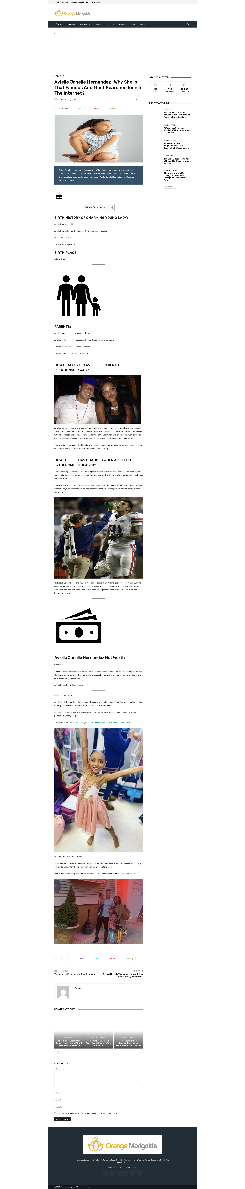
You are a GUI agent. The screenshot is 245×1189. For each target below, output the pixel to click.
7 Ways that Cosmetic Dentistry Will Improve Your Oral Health (99, 1043)
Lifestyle (64, 33)
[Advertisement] (122, 54)
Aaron (57, 471)
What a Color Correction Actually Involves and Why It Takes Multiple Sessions (69, 1043)
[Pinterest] (125, 1173)
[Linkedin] (119, 1173)
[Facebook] (176, 2)
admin (63, 99)
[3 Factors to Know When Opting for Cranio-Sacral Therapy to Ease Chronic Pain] (155, 175)
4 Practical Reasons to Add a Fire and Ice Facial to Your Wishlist (176, 161)
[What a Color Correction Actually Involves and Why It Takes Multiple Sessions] (69, 1030)
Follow (170, 83)
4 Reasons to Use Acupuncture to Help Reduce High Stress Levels (128, 1043)
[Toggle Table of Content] (109, 208)
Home (56, 33)
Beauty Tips (69, 1037)
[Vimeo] (186, 2)
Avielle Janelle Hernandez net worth (78, 671)
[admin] (56, 99)
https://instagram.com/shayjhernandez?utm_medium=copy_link (101, 722)
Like (155, 83)
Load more (169, 187)
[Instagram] (179, 2)
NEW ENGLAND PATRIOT (114, 471)
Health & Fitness (98, 1037)
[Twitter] (183, 2)
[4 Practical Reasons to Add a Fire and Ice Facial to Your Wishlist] (155, 160)
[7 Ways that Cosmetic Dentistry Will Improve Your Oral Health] (98, 1030)
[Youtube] (189, 2)
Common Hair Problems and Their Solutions (74, 974)
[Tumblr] (132, 1173)
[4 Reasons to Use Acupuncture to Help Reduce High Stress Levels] (128, 1030)
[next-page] (60, 1052)
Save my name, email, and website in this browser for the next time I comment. (88, 1113)
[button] (188, 24)
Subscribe (184, 83)
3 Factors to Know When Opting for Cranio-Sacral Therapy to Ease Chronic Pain (175, 176)
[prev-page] (56, 1052)
